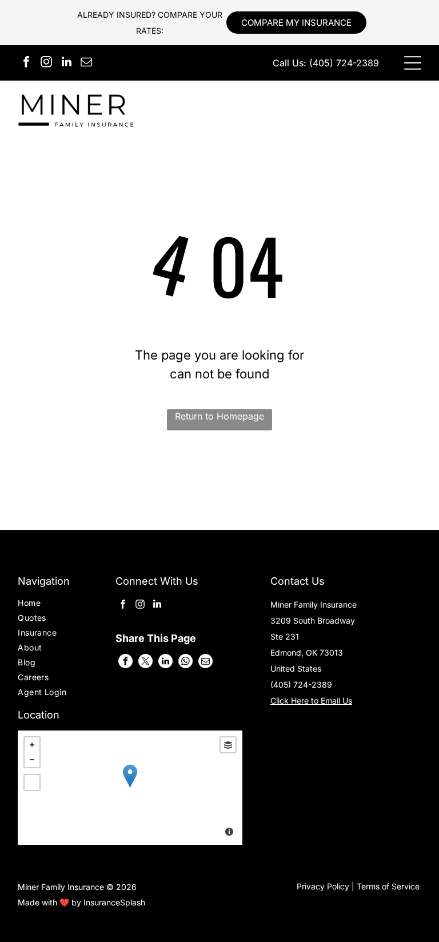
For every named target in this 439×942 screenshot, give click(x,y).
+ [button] (32, 744)
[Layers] (228, 744)
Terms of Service (388, 886)
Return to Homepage (219, 416)
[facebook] (26, 63)
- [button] (32, 759)
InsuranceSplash (114, 902)
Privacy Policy (323, 886)
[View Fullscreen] (32, 782)
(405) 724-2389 (344, 63)
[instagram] (46, 63)
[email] (86, 63)
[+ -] (130, 788)
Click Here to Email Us (311, 700)
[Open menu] (412, 62)
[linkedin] (66, 63)
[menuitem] (50, 604)
